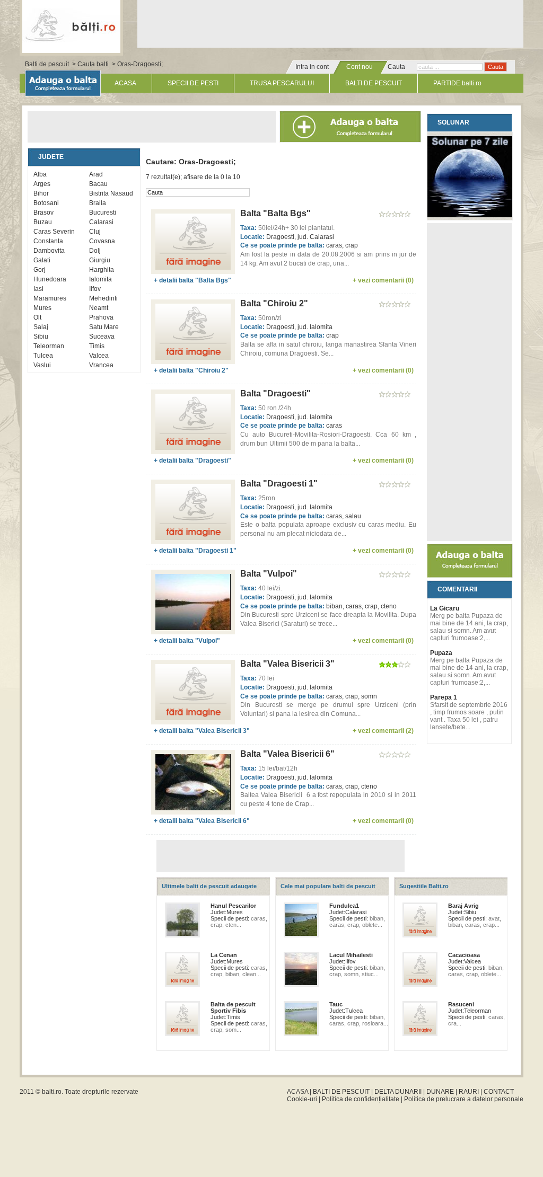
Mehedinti (103, 298)
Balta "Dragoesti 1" (279, 483)
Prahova (101, 317)
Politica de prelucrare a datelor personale (463, 1099)
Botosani (46, 203)
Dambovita (49, 250)
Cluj (95, 231)
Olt (37, 317)
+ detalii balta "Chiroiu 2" (191, 370)
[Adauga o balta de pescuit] (470, 575)
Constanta (48, 241)
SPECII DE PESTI (193, 83)
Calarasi (101, 222)
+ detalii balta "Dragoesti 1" (195, 550)
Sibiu (40, 336)
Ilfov (95, 289)
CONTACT (499, 1091)
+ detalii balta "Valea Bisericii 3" (202, 730)
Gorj (39, 269)
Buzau (42, 222)
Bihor (41, 193)
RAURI (469, 1091)
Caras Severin (54, 231)
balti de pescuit (71, 25)
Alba (40, 174)
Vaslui (42, 365)
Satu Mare (104, 327)
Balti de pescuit (47, 64)
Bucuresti (102, 212)
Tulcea (43, 355)
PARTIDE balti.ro (457, 83)
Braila (97, 203)
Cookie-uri (302, 1099)
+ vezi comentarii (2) (383, 730)
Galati (41, 260)
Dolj (95, 250)
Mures (42, 308)
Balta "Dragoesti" (275, 393)
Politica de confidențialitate (360, 1099)
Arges (41, 184)
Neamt (98, 308)
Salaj (40, 327)
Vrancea (101, 365)
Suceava (102, 336)
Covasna (102, 241)
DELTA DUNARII (398, 1091)
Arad (96, 174)
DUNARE (440, 1091)
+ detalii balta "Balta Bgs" (192, 280)
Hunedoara (49, 279)
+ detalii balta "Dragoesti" (192, 460)
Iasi (38, 289)
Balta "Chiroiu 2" (274, 303)
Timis (96, 346)
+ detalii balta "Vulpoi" (187, 640)
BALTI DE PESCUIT (373, 83)
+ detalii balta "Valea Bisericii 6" (202, 821)
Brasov (43, 212)
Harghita (101, 269)
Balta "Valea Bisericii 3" (287, 663)
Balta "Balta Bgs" (275, 213)
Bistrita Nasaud (111, 193)
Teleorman (48, 346)
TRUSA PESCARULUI (282, 83)
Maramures (49, 298)
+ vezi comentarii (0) (383, 280)
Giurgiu (99, 260)
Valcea (99, 355)
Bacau (98, 184)
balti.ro (52, 1091)
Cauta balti (93, 64)
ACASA (125, 83)
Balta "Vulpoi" (268, 573)
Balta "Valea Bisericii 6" (287, 753)
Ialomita (100, 279)
